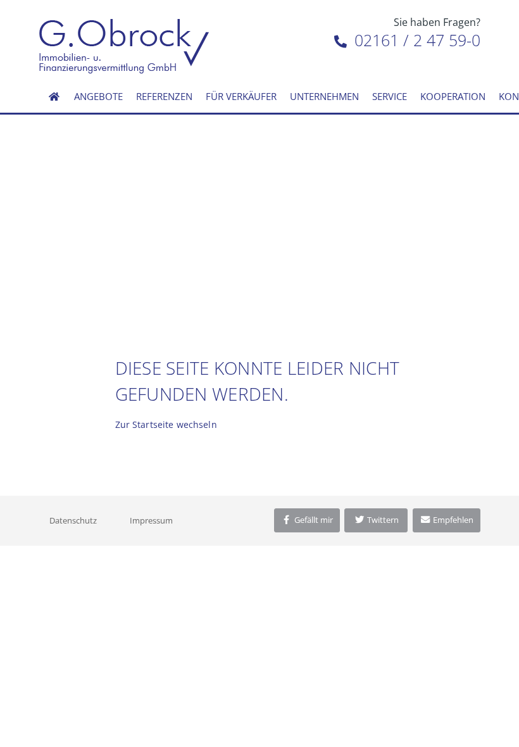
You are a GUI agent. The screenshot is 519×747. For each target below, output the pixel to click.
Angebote (98, 96)
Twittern (382, 519)
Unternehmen (324, 96)
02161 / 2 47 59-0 (415, 40)
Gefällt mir (312, 519)
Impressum (151, 520)
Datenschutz (73, 520)
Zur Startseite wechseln (166, 424)
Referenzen (164, 96)
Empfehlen (452, 519)
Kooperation (452, 96)
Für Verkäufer (241, 96)
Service (389, 96)
